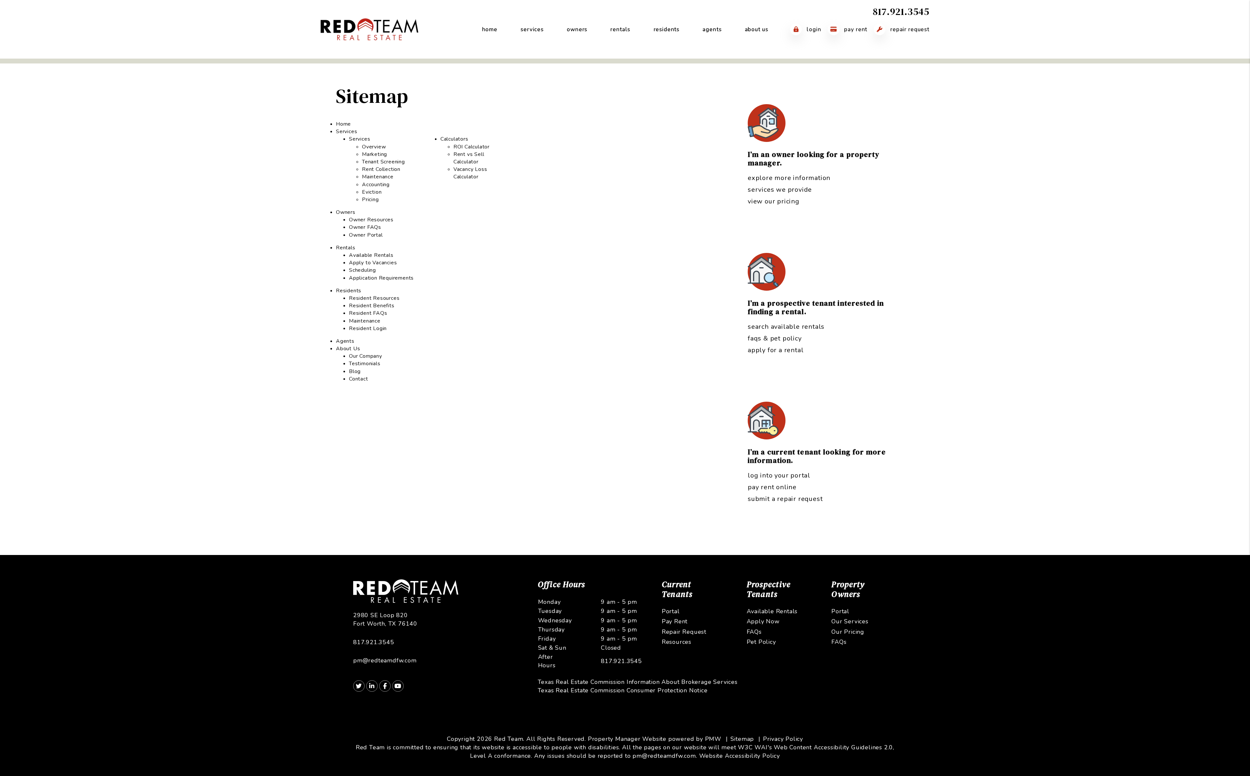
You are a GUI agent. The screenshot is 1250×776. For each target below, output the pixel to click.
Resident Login (368, 328)
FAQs (754, 632)
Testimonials (365, 363)
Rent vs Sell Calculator (468, 158)
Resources (676, 642)
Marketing (374, 154)
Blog (355, 371)
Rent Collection (381, 169)
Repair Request (909, 29)
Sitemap (742, 739)
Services (532, 29)
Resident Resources (374, 298)
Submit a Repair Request (785, 498)
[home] (369, 29)
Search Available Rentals (786, 326)
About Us (756, 29)
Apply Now (763, 621)
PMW (713, 739)
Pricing (370, 199)
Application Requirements (381, 278)
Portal (671, 611)
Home (489, 29)
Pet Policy (761, 642)
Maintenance (378, 176)
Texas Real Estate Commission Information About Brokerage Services (638, 682)
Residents (667, 29)
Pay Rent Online (772, 487)
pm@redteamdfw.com (385, 660)
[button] (359, 686)
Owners (577, 29)
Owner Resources (371, 219)
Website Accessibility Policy (739, 756)
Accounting (376, 184)
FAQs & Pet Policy (775, 338)
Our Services (849, 621)
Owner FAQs (365, 227)
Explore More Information (789, 177)
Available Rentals (371, 255)
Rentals (620, 29)
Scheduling (362, 270)
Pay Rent (855, 29)
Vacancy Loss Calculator (470, 173)
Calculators (454, 139)
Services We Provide (780, 189)
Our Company (365, 356)
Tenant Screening (383, 161)
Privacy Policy (783, 739)
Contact (358, 378)
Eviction (372, 192)
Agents (711, 29)
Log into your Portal (779, 475)
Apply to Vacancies (373, 262)
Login (813, 29)
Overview (374, 146)
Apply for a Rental (775, 350)
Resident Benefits (372, 305)
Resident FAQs (368, 313)
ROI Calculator (471, 146)
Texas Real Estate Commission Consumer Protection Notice (623, 690)
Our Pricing (847, 632)
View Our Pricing (773, 201)
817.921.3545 (901, 11)
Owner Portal (366, 235)
